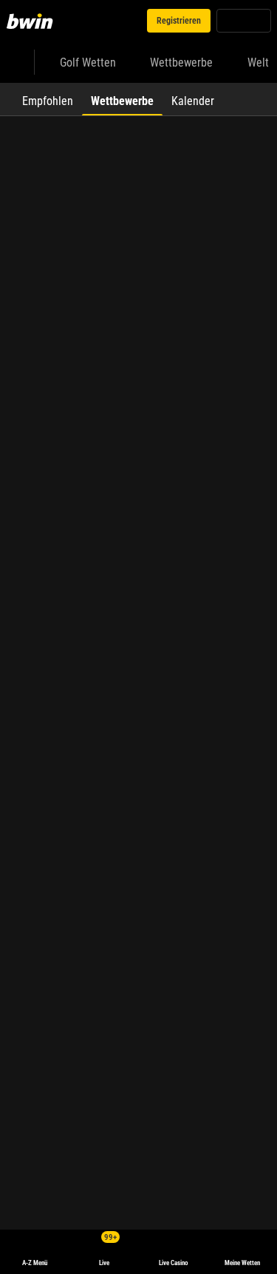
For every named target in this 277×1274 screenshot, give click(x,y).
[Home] (32, 21)
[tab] (47, 99)
